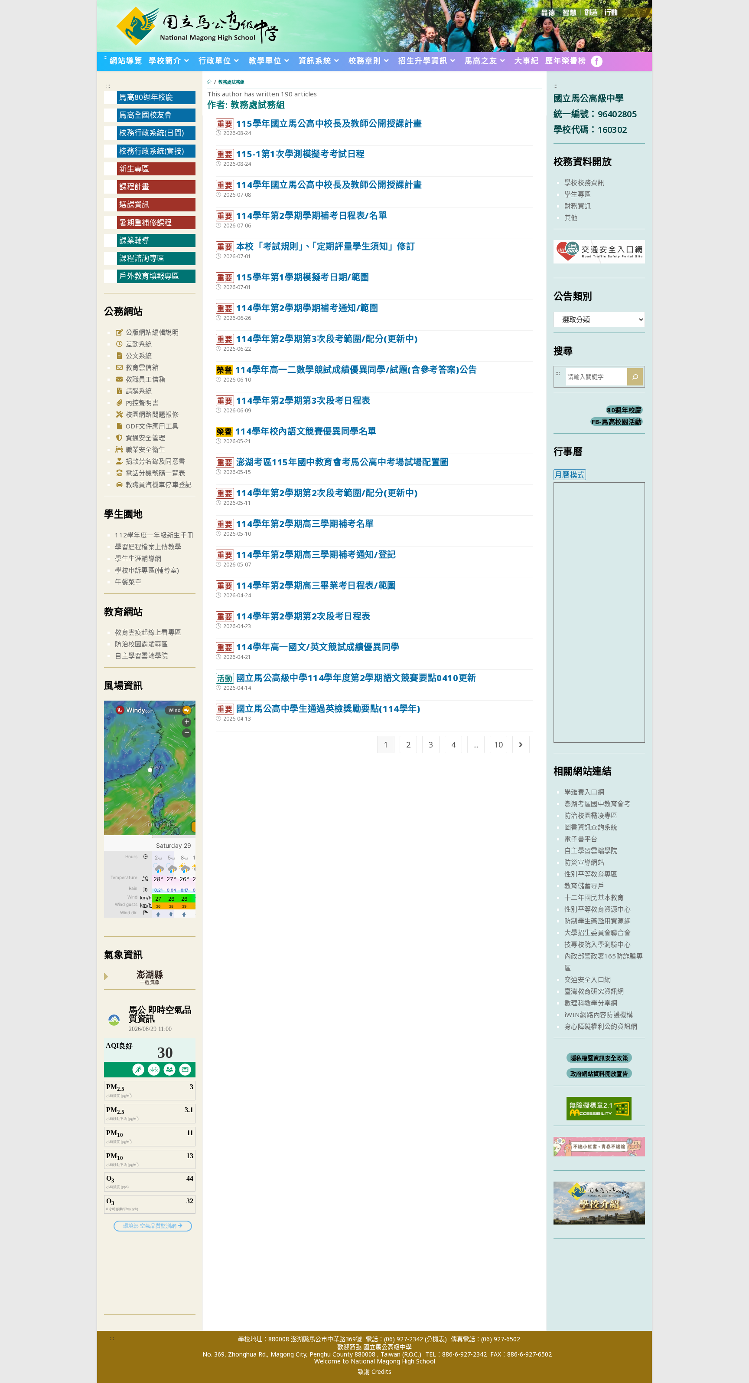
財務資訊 (577, 205)
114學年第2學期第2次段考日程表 (294, 616)
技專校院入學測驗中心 (597, 944)
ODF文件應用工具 (151, 425)
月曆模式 (570, 475)
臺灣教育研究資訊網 (594, 991)
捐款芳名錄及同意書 (154, 461)
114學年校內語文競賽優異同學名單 (297, 431)
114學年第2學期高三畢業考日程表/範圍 (306, 585)
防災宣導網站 (584, 862)
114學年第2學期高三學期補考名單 (295, 524)
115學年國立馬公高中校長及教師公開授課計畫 (319, 123)
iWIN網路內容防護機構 (598, 1014)
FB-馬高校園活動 (617, 421)
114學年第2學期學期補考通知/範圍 (297, 308)
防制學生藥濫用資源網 (597, 920)
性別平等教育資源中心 (597, 909)
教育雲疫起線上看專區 (148, 632)
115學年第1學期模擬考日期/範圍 (293, 277)
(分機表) (436, 1339)
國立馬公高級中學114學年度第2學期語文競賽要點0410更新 (346, 678)
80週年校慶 (624, 409)
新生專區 (134, 169)
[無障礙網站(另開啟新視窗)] (599, 1107)
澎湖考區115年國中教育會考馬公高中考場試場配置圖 (333, 462)
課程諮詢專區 (141, 258)
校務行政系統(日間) (151, 133)
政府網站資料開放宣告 (599, 1073)
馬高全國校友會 (145, 115)
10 (498, 744)
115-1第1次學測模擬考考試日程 (291, 154)
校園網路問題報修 (151, 414)
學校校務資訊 (584, 182)
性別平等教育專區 (590, 873)
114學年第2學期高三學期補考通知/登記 (306, 554)
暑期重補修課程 (145, 222)
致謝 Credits (374, 1372)
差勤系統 (138, 343)
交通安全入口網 (587, 979)
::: (105, 57)
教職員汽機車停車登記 (158, 484)
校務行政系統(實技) (151, 151)
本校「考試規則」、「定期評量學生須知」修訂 (316, 246)
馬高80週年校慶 (146, 97)
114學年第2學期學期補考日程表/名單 (302, 215)
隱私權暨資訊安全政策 (599, 1058)
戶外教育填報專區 (149, 276)
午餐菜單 (128, 581)
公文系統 (138, 355)
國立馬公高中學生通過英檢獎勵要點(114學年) (318, 709)
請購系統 (138, 390)
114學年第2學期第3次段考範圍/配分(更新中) (317, 339)
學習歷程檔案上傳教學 (148, 546)
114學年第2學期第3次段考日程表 (294, 400)
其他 (571, 217)
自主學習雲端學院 (141, 655)
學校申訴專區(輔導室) (147, 570)
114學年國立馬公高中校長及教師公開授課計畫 (319, 185)
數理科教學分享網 (590, 1002)
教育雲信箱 (141, 367)
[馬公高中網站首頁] (196, 25)
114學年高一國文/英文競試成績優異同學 (308, 647)
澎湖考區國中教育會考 (597, 803)
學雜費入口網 (584, 791)
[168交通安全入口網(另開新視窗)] (599, 255)
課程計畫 (134, 186)
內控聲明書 (141, 402)
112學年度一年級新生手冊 (154, 534)
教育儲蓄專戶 (584, 885)
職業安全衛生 (144, 449)
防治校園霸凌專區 (141, 643)
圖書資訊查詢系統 (590, 827)
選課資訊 (134, 204)
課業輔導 (134, 240)
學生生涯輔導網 (138, 558)
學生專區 (577, 194)
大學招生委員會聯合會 (597, 932)
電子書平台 (581, 838)
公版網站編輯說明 (151, 332)
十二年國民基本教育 (594, 897)
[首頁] (209, 82)
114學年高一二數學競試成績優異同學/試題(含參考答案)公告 (347, 369)
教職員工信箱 (144, 379)
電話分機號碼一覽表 (154, 472)
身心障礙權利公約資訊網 (600, 1026)
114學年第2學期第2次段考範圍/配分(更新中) (317, 493)
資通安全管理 (144, 437)
